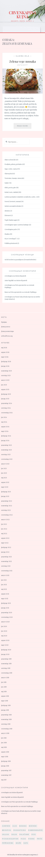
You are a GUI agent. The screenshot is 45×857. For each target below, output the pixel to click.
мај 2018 (4, 747)
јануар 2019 (5, 710)
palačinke (24, 834)
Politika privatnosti (11, 243)
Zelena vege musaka (22, 61)
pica (34, 834)
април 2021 (5, 594)
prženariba (7, 843)
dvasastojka (20, 830)
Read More (24, 127)
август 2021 (5, 575)
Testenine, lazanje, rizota (13, 178)
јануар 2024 (5, 440)
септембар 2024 (7, 413)
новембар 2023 (6, 450)
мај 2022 (4, 533)
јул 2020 (4, 626)
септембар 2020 (7, 617)
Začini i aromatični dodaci (13, 206)
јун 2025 (4, 385)
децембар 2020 (6, 612)
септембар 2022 (7, 515)
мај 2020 (4, 636)
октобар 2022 (6, 510)
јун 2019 (4, 687)
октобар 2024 (6, 408)
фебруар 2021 (6, 603)
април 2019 (5, 696)
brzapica (6, 830)
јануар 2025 (5, 399)
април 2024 (5, 427)
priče (39, 839)
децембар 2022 (6, 501)
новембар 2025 (6, 371)
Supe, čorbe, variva (11, 169)
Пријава (4, 322)
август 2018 (5, 733)
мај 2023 (4, 478)
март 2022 (4, 543)
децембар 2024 (6, 403)
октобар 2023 (5, 454)
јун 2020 (4, 631)
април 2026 (5, 352)
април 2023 (5, 482)
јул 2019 (3, 682)
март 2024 (4, 431)
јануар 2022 (5, 552)
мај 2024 (4, 422)
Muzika (7, 234)
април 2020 (5, 640)
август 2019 (5, 678)
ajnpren (6, 826)
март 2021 (4, 599)
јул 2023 (4, 468)
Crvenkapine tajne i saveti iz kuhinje (16, 225)
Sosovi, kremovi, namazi (13, 201)
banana (23, 826)
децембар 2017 (6, 770)
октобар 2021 (5, 566)
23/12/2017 (22, 65)
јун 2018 (4, 743)
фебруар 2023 (6, 492)
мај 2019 (4, 692)
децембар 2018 (6, 715)
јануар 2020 (5, 654)
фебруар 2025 (6, 394)
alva (15, 826)
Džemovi (7, 215)
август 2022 (5, 519)
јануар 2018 (5, 766)
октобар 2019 (5, 668)
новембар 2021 (6, 561)
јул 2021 (3, 580)
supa (26, 843)
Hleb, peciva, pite (10, 188)
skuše (18, 843)
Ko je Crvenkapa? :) (11, 239)
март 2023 (4, 487)
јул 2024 (4, 417)
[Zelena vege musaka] (22, 93)
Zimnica (7, 211)
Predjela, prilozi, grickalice (13, 164)
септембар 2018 (6, 729)
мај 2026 (4, 348)
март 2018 (4, 757)
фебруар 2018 (6, 761)
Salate (7, 183)
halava (5, 834)
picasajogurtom (10, 839)
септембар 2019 (6, 673)
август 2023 (5, 464)
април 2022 (5, 538)
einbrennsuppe (35, 830)
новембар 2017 (6, 775)
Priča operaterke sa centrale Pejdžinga (23, 292)
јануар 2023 (5, 496)
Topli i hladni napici (11, 220)
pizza (23, 839)
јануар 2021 (5, 608)
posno (31, 839)
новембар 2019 (6, 664)
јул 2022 (4, 524)
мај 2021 (4, 589)
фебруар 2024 (6, 436)
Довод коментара (7, 331)
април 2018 (5, 752)
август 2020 (5, 622)
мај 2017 (3, 780)
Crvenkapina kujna (22, 14)
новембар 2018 (6, 719)
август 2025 (5, 380)
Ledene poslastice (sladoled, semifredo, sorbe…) (21, 197)
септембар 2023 (6, 459)
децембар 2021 (6, 557)
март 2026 (4, 357)
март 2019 (4, 701)
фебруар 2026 (6, 361)
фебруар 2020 (6, 650)
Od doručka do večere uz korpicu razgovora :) (22, 855)
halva (14, 834)
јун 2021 (4, 585)
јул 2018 (3, 738)
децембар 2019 (6, 659)
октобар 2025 (6, 375)
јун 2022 (4, 529)
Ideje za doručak (10, 160)
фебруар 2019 (6, 705)
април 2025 (5, 389)
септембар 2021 (6, 571)
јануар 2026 (5, 366)
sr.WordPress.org (7, 336)
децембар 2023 (6, 445)
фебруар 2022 (6, 547)
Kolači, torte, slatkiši (11, 192)
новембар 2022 (6, 506)
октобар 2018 (5, 724)
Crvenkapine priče (11, 229)
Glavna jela (22, 56)
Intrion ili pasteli (20, 276)
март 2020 (4, 645)
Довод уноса (5, 327)
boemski (33, 826)
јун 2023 (4, 473)
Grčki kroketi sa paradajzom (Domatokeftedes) (20, 260)
